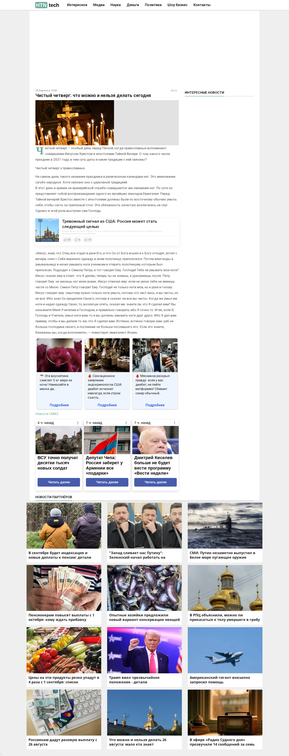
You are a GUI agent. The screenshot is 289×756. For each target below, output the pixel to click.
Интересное (77, 5)
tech (47, 5)
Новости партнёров (53, 497)
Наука (115, 5)
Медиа (99, 5)
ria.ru (174, 90)
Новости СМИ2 (46, 414)
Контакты (202, 5)
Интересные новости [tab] (204, 92)
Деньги (133, 5)
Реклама (89, 17)
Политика (153, 5)
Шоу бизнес (178, 5)
